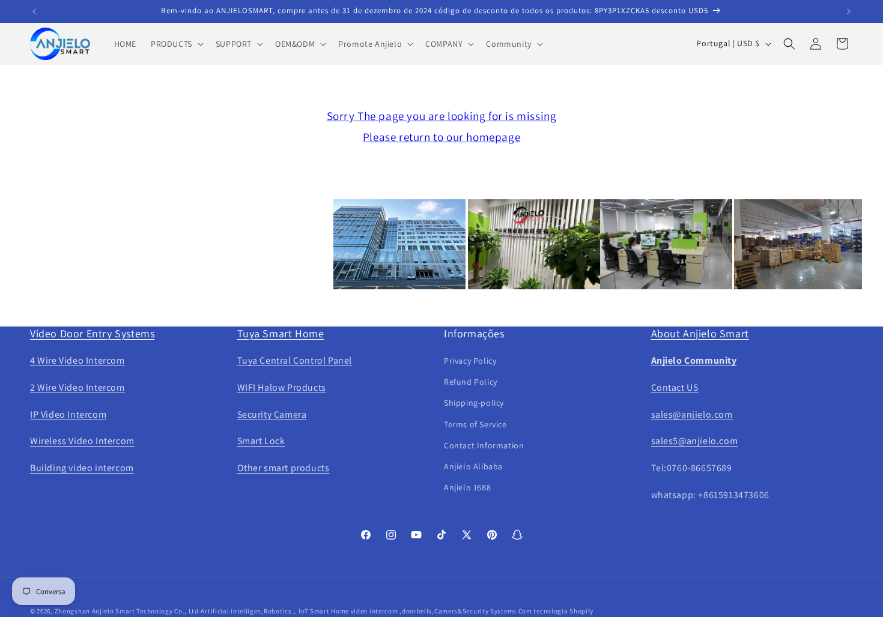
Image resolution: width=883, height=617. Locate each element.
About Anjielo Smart (700, 333)
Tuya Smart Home (280, 333)
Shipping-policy (474, 402)
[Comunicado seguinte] (849, 11)
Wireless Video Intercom (82, 441)
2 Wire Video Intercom (77, 387)
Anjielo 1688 (467, 487)
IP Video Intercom (68, 414)
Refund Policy (470, 381)
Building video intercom (82, 468)
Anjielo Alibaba (473, 466)
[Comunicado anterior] (34, 11)
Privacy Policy (470, 360)
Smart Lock (261, 441)
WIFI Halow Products (281, 387)
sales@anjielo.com (692, 414)
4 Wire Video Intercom (77, 360)
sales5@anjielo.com (694, 441)
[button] (176, 43)
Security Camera (272, 414)
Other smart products (283, 468)
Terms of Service (475, 424)
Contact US (675, 387)
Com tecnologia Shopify (555, 611)
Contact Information (484, 445)
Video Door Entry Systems (92, 333)
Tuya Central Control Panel (295, 360)
